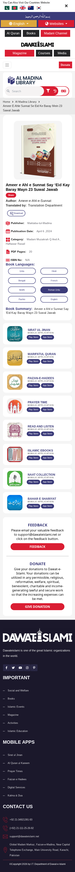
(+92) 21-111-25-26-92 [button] (22, 828)
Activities (13, 722)
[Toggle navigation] (7, 65)
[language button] (63, 91)
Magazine (20, 53)
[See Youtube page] (20, 667)
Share (11, 195)
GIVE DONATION (37, 607)
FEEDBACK (37, 547)
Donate (65, 64)
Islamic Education (18, 731)
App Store (47, 337)
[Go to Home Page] (37, 43)
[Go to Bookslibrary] (25, 80)
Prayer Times (15, 771)
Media (62, 53)
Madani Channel (55, 33)
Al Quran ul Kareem (19, 763)
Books (31, 33)
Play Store (33, 337)
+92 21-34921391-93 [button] (21, 819)
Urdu (22, 271)
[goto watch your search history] (55, 91)
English (54, 299)
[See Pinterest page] (34, 667)
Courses (44, 53)
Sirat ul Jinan (15, 755)
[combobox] (27, 91)
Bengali (21, 280)
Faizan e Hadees (17, 779)
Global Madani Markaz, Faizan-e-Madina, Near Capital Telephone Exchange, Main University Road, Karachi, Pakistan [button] (40, 850)
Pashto (22, 299)
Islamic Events (16, 706)
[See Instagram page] (27, 667)
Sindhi (22, 290)
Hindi (54, 271)
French (54, 280)
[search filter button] (48, 91)
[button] (8, 91)
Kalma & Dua (15, 795)
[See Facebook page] (6, 667)
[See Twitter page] (13, 667)
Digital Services (16, 787)
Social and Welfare (18, 690)
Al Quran (13, 33)
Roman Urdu (54, 290)
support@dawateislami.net (24, 836)
